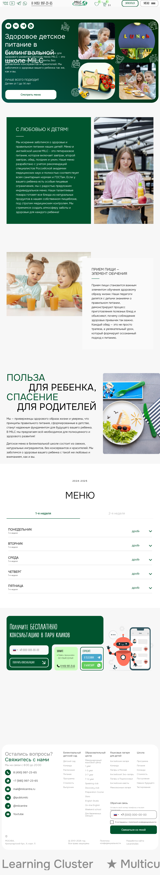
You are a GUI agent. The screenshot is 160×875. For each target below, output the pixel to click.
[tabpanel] (80, 530)
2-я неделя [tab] (117, 513)
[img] (150, 531)
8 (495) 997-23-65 (41, 3)
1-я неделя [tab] (43, 513)
